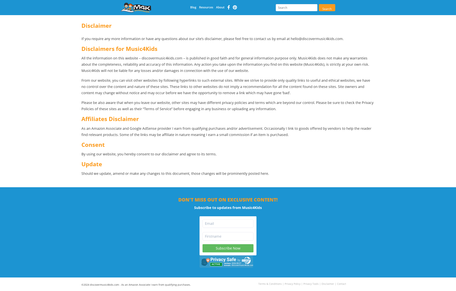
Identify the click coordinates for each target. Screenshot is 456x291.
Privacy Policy (292, 283)
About (220, 7)
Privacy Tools (311, 283)
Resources (206, 7)
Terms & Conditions (270, 283)
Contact (341, 283)
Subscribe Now (228, 248)
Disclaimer (328, 283)
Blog (193, 7)
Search (327, 9)
